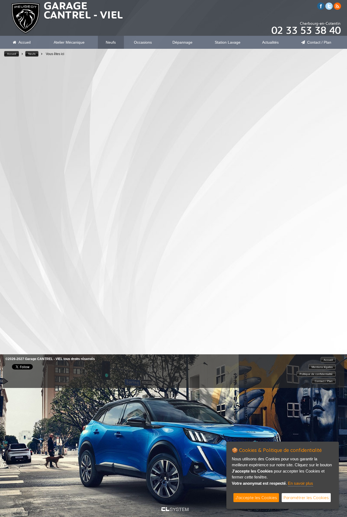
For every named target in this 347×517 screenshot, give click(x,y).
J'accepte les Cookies (256, 497)
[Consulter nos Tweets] (329, 8)
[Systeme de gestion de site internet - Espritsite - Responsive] (174, 509)
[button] (11, 54)
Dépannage (182, 42)
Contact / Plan (318, 42)
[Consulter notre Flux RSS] (337, 8)
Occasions (143, 42)
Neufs (111, 42)
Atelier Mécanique (69, 42)
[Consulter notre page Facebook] (321, 8)
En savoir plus (300, 483)
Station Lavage (227, 42)
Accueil (23, 42)
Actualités (270, 42)
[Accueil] (66, 33)
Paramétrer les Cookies (306, 497)
